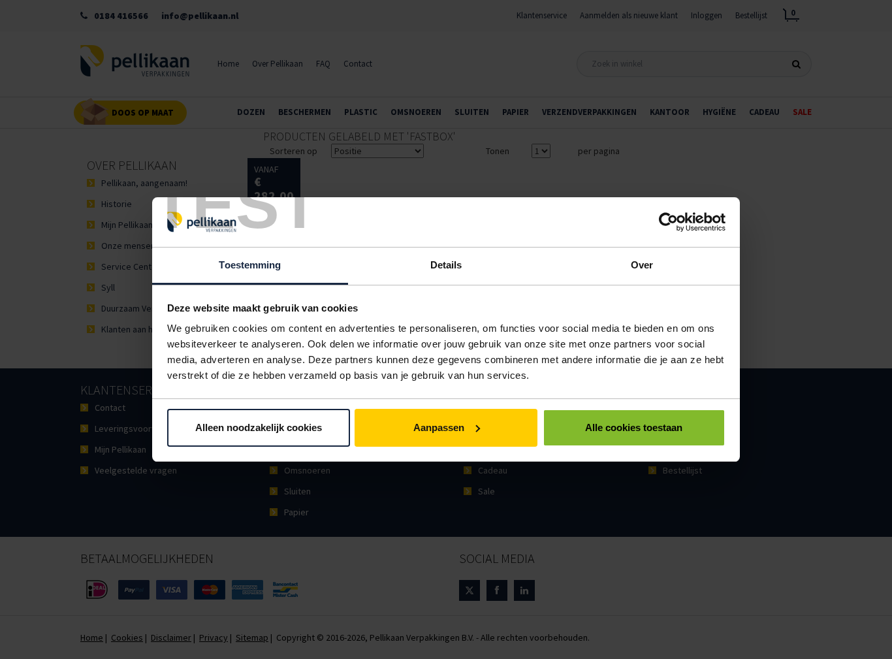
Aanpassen (438, 427)
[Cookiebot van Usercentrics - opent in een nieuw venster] (668, 222)
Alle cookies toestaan (633, 427)
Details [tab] (446, 264)
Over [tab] (642, 264)
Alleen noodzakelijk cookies (258, 427)
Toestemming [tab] (250, 264)
